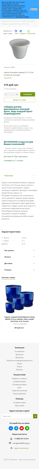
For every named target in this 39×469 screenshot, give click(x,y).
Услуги (19, 366)
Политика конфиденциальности (19, 360)
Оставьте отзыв (19, 402)
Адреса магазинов (21, 448)
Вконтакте (11, 428)
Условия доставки (19, 384)
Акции (19, 363)
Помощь (19, 399)
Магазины (19, 357)
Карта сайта (19, 405)
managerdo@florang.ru (21, 443)
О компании (19, 351)
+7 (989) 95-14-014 (21, 439)
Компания (19, 347)
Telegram (23, 33)
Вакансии (19, 354)
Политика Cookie (22, 17)
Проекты (19, 369)
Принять (33, 9)
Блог (19, 387)
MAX (16, 33)
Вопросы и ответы (19, 378)
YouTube (22, 428)
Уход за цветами (19, 393)
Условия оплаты (19, 381)
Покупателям (19, 374)
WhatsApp (31, 33)
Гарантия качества (19, 390)
